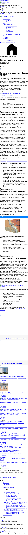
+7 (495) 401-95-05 (5, 10)
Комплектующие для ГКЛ (13, 513)
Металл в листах (7, 515)
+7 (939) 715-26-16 (5, 527)
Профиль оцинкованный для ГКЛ (15, 512)
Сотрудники (9, 40)
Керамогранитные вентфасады (14, 505)
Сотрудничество (10, 21)
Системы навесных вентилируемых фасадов (15, 502)
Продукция (10, 16)
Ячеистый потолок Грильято (13, 498)
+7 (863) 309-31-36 (5, 6)
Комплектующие (10, 501)
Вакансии (5, 37)
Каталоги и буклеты (11, 26)
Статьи (5, 36)
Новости (8, 20)
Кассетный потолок (11, 496)
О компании (6, 19)
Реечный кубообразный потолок (14, 494)
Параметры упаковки (8, 487)
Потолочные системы (9, 492)
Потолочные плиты (11, 499)
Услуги (5, 23)
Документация (10, 27)
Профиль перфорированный (10, 509)
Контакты (5, 38)
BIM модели (9, 33)
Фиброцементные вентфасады (14, 503)
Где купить (6, 483)
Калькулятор (9, 31)
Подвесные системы (11, 495)
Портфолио (9, 28)
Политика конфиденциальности (8, 474)
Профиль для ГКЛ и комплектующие (13, 510)
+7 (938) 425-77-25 (5, 13)
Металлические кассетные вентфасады (16, 508)
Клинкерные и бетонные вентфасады (16, 506)
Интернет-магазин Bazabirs (7, 42)
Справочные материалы (9, 24)
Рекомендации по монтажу (13, 34)
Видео (8, 30)
